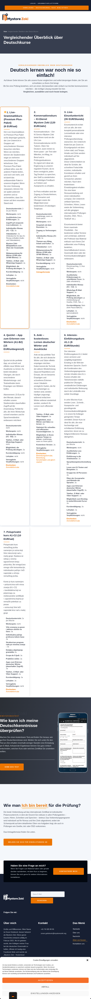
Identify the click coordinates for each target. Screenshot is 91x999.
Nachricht (76, 936)
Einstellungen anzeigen (45, 993)
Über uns (76, 933)
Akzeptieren (45, 980)
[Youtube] (23, 912)
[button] (87, 960)
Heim (5, 31)
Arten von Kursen (79, 940)
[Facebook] (19, 912)
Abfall (45, 987)
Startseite (76, 929)
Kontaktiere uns (78, 944)
